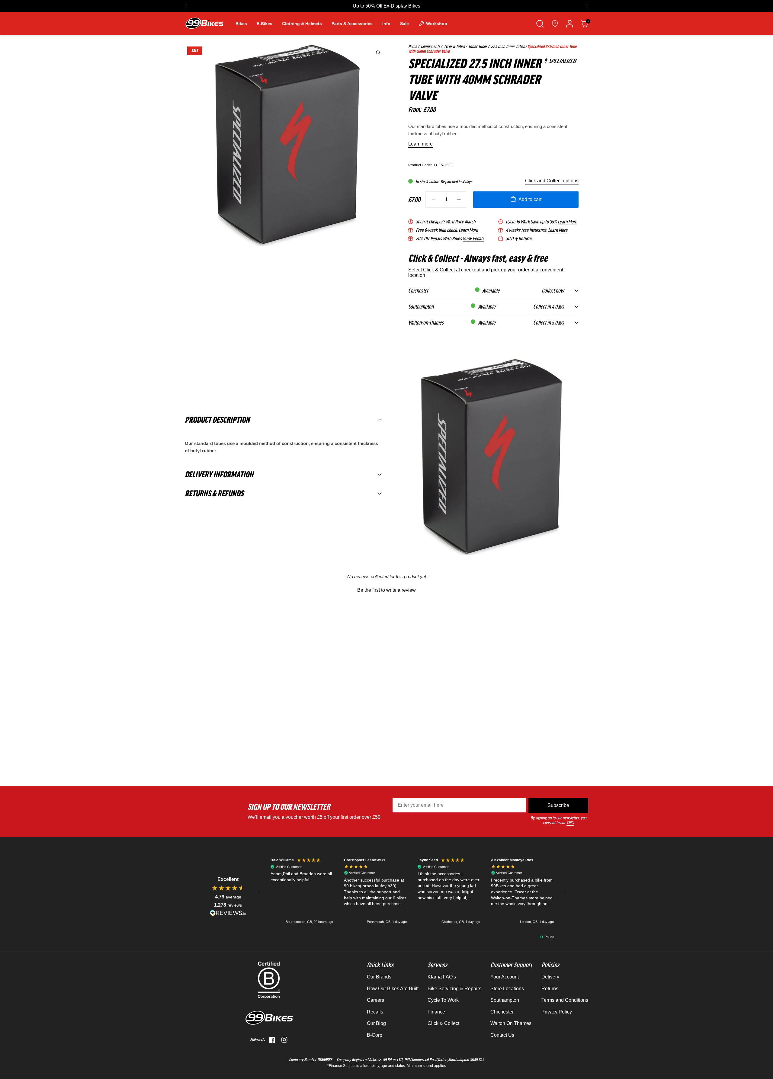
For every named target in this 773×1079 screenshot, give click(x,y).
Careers (375, 1000)
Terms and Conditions (564, 1000)
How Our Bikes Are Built (393, 988)
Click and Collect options (552, 180)
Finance (436, 1011)
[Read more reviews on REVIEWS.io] (228, 913)
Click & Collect (443, 1023)
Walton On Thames (510, 1023)
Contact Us (502, 1035)
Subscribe (558, 805)
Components (430, 46)
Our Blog (376, 1023)
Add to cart (529, 199)
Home (412, 46)
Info (386, 23)
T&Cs (570, 822)
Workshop (436, 23)
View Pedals (473, 238)
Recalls (375, 1011)
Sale (404, 23)
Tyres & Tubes (454, 46)
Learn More (567, 221)
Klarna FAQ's (442, 976)
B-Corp (374, 1035)
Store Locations (507, 988)
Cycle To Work (443, 1000)
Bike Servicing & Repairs (454, 988)
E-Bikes (264, 23)
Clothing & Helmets (302, 23)
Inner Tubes (477, 46)
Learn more (420, 143)
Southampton (504, 1000)
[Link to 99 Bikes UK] (204, 23)
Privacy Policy (556, 1011)
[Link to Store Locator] (555, 23)
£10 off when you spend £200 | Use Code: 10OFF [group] (387, 5)
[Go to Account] (569, 23)
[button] (185, 6)
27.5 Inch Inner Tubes (507, 46)
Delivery (550, 976)
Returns (549, 988)
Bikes (241, 23)
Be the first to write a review (386, 590)
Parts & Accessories (352, 23)
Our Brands (379, 976)
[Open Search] (540, 23)
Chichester (502, 1011)
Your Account (504, 976)
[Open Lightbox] (378, 52)
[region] (412, 891)
